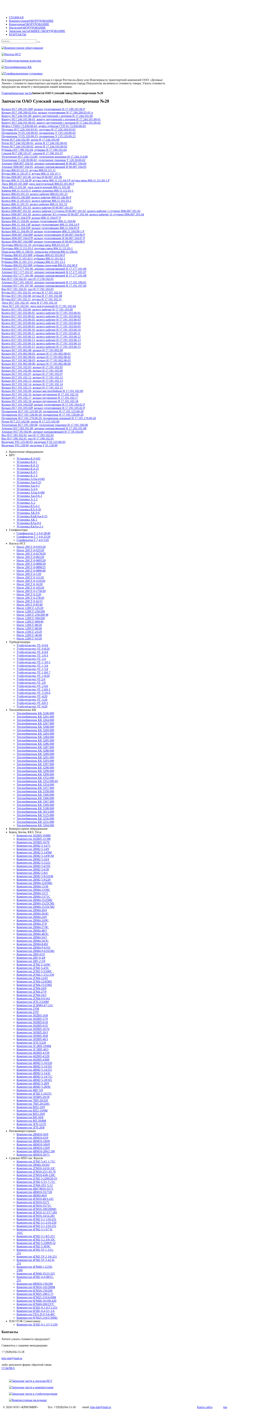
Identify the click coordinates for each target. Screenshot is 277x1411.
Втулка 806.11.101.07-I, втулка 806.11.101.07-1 (31, 173)
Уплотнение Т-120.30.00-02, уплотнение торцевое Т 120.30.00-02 (43, 160)
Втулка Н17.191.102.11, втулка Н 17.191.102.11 (32, 299)
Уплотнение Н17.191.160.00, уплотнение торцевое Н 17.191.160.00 (45, 425)
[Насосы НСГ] (115, 54)
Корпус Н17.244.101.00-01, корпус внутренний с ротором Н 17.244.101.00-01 (51, 119)
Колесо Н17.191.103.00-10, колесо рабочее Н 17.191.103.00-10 (41, 329)
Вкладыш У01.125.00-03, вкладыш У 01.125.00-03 (33, 442)
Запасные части (22, 93)
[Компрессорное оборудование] (115, 48)
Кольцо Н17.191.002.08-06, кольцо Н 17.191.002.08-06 (36, 363)
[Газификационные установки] (115, 73)
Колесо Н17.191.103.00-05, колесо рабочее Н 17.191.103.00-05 (41, 326)
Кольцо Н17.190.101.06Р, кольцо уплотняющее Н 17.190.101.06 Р (43, 109)
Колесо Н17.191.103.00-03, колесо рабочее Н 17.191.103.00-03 (41, 319)
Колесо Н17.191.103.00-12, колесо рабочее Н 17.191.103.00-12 (41, 336)
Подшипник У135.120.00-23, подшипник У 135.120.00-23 (39, 136)
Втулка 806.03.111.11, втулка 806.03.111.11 (29, 170)
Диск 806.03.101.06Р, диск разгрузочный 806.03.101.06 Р (38, 183)
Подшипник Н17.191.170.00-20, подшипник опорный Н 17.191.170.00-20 (49, 418)
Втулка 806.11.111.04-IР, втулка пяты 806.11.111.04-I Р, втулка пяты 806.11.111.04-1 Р (55, 180)
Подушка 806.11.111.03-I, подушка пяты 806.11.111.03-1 (37, 248)
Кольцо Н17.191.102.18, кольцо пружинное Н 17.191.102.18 (40, 401)
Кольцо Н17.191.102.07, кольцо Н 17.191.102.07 (32, 374)
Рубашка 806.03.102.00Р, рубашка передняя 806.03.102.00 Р (39, 265)
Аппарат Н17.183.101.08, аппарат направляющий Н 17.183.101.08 (44, 428)
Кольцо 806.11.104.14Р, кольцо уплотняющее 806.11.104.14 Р (40, 224)
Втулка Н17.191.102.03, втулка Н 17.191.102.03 (32, 292)
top (225, 1407)
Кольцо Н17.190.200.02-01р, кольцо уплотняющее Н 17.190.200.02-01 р (47, 112)
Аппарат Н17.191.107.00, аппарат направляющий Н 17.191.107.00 (44, 285)
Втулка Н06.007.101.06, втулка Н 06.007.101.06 (32, 177)
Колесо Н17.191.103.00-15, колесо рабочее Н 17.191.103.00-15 (41, 346)
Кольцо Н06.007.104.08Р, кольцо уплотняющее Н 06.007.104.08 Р (43, 241)
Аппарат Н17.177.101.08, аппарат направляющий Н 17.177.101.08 (44, 275)
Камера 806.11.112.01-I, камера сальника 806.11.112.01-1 (37, 190)
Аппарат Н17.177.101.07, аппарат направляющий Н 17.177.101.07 (44, 272)
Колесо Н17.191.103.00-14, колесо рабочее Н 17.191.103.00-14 (41, 343)
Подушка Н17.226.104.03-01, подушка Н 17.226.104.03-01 (39, 129)
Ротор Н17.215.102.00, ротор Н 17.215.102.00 (30, 421)
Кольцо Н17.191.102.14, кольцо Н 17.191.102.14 (32, 384)
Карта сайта (204, 1407)
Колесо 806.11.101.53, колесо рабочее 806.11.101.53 (34, 204)
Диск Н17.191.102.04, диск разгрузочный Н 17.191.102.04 (39, 306)
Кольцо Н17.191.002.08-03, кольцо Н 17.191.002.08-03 (36, 360)
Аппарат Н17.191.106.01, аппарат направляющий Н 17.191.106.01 (44, 282)
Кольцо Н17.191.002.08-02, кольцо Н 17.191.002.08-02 (36, 357)
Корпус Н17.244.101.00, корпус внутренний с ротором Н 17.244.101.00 (47, 116)
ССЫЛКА (8, 1368)
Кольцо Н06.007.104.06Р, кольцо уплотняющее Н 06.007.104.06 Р (43, 234)
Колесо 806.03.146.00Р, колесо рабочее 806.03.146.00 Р (36, 197)
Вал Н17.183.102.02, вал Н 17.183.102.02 (28, 435)
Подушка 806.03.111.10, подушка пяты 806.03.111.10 (35, 245)
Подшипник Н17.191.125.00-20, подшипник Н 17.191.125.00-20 (42, 411)
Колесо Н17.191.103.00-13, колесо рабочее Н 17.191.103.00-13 (41, 340)
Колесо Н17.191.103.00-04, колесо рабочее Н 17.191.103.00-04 (41, 323)
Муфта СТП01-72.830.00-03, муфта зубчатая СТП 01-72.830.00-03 (44, 126)
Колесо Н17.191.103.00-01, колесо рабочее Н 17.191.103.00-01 (41, 312)
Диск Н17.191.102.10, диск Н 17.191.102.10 (29, 302)
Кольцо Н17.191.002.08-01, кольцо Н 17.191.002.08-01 (36, 353)
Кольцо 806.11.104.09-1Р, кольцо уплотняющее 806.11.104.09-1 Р (43, 231)
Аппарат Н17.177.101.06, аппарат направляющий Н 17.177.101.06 (44, 268)
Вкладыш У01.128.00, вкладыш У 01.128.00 (29, 445)
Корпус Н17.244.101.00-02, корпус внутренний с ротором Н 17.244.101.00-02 (51, 122)
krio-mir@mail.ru (12, 1358)
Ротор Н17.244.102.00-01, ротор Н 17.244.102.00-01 (34, 143)
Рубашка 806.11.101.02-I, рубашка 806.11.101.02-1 (33, 258)
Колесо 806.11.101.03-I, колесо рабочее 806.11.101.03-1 (36, 200)
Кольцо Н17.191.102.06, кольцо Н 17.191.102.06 (32, 370)
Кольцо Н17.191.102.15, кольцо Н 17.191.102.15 (32, 387)
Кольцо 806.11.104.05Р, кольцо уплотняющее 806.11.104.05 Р (40, 228)
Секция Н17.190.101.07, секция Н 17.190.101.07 (32, 153)
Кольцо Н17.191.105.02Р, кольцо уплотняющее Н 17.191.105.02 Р (43, 408)
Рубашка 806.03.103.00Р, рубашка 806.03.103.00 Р (33, 255)
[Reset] (38, 42)
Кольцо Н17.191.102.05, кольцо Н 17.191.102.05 (32, 367)
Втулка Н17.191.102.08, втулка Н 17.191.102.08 (32, 296)
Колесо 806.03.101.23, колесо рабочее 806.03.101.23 (34, 194)
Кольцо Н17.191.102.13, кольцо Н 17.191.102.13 (32, 380)
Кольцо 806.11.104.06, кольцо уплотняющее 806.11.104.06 (39, 221)
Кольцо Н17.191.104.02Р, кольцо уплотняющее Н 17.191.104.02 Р (43, 404)
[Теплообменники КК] (115, 67)
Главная (7, 93)
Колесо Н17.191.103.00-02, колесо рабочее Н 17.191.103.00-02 (41, 316)
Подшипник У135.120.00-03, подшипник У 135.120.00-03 (39, 133)
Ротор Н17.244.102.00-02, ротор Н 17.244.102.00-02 (34, 146)
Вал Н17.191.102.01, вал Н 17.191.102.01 (28, 289)
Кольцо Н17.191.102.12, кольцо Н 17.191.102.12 (32, 377)
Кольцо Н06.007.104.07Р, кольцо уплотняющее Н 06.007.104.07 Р (43, 238)
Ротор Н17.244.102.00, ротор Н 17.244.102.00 (30, 139)
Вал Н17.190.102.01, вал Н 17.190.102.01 (28, 438)
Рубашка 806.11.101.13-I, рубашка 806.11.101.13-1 (33, 262)
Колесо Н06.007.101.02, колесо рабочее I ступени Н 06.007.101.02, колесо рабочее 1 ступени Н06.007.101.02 (71, 211)
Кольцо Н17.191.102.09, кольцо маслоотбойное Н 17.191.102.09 (42, 391)
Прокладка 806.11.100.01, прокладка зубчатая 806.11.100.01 (40, 251)
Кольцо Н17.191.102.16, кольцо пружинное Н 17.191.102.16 (40, 394)
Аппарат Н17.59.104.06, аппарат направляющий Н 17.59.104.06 (42, 431)
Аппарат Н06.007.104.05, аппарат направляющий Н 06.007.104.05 (44, 166)
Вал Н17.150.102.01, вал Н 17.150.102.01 (28, 279)
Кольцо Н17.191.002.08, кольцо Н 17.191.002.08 (32, 350)
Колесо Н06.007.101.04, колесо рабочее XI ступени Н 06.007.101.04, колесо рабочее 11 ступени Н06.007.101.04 (73, 214)
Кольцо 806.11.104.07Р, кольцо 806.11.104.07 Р (31, 217)
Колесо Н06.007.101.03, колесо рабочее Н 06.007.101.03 (37, 207)
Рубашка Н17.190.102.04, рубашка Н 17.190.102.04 (34, 149)
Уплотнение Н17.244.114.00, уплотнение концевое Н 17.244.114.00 (45, 156)
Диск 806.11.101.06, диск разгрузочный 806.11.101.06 (36, 187)
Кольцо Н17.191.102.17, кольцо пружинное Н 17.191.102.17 (40, 397)
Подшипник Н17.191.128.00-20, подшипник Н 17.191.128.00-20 (42, 414)
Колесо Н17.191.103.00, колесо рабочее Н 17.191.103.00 (37, 309)
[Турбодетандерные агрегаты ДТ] (115, 60)
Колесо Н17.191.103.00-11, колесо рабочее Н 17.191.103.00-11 (41, 333)
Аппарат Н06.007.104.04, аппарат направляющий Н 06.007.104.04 (44, 163)
